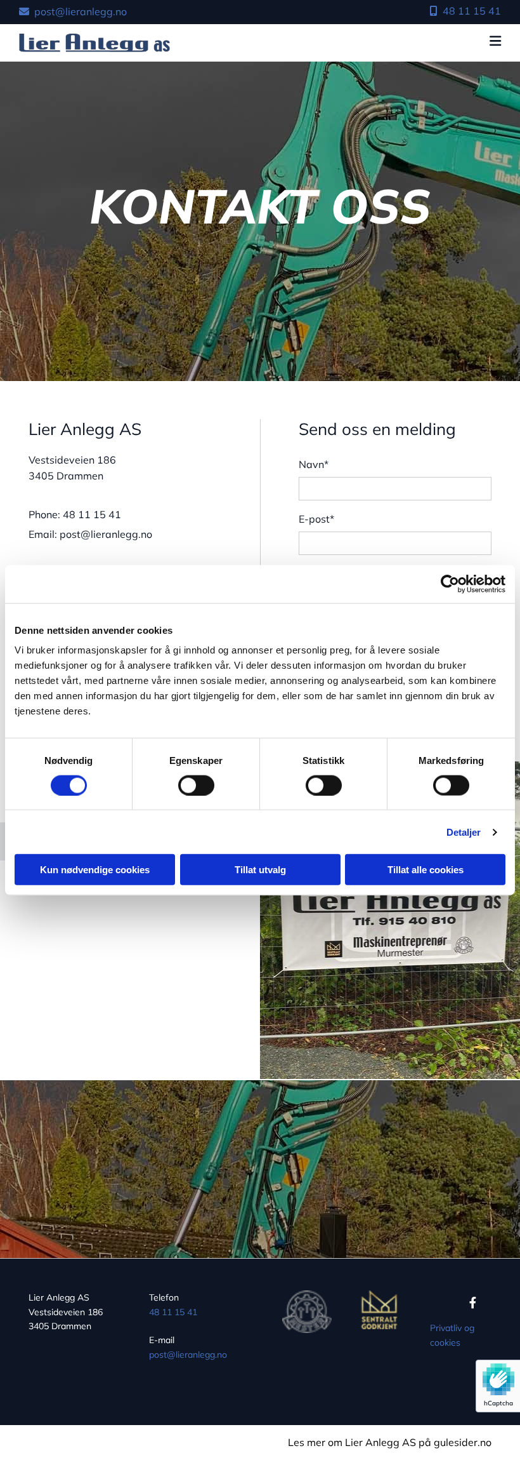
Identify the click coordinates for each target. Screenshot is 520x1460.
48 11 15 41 (173, 1312)
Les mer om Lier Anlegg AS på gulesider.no (389, 1442)
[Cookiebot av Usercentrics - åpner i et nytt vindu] (449, 583)
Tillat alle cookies (425, 869)
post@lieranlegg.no (188, 1354)
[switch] (196, 785)
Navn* (313, 465)
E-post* (316, 519)
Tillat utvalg (260, 869)
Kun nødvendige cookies (95, 869)
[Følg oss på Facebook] (473, 1302)
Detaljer (463, 831)
